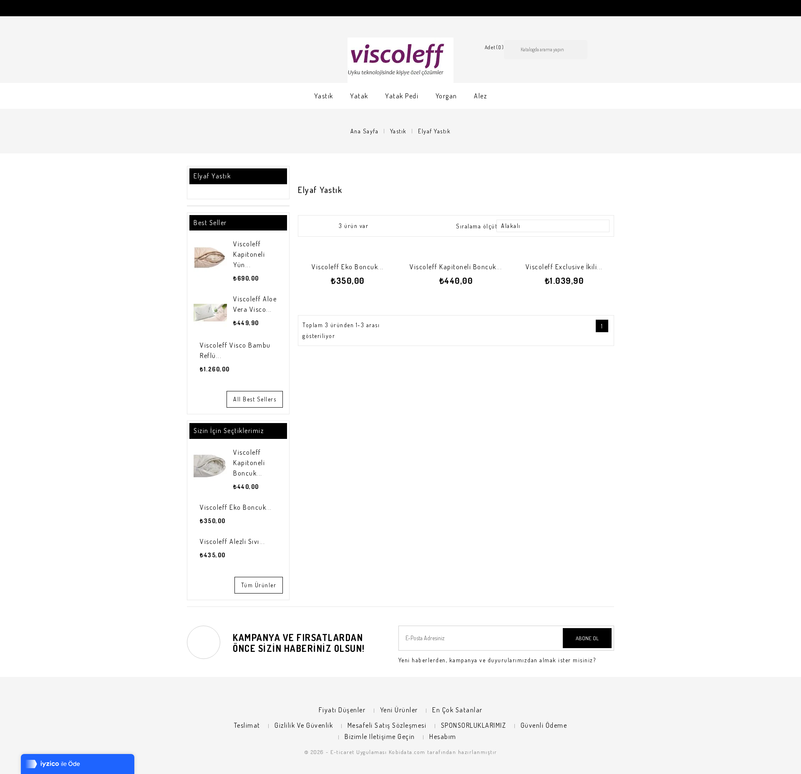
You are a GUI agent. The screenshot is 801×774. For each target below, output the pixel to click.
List (325, 225)
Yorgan (446, 96)
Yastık (323, 96)
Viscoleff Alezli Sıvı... (232, 541)
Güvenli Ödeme (544, 725)
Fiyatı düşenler (342, 710)
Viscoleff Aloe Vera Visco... (255, 304)
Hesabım (442, 736)
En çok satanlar (457, 710)
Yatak (359, 96)
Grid (310, 225)
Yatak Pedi (401, 96)
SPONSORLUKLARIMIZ (473, 725)
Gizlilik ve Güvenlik (304, 725)
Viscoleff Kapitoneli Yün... (249, 254)
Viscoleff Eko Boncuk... (236, 507)
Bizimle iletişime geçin (380, 736)
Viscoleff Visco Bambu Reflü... (235, 350)
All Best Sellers (254, 399)
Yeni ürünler (399, 710)
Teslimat (247, 725)
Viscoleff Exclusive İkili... (564, 267)
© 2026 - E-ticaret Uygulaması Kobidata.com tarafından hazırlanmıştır (400, 752)
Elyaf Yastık (212, 176)
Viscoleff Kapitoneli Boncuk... (249, 462)
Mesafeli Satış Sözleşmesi (387, 725)
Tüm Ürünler (259, 585)
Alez (480, 96)
